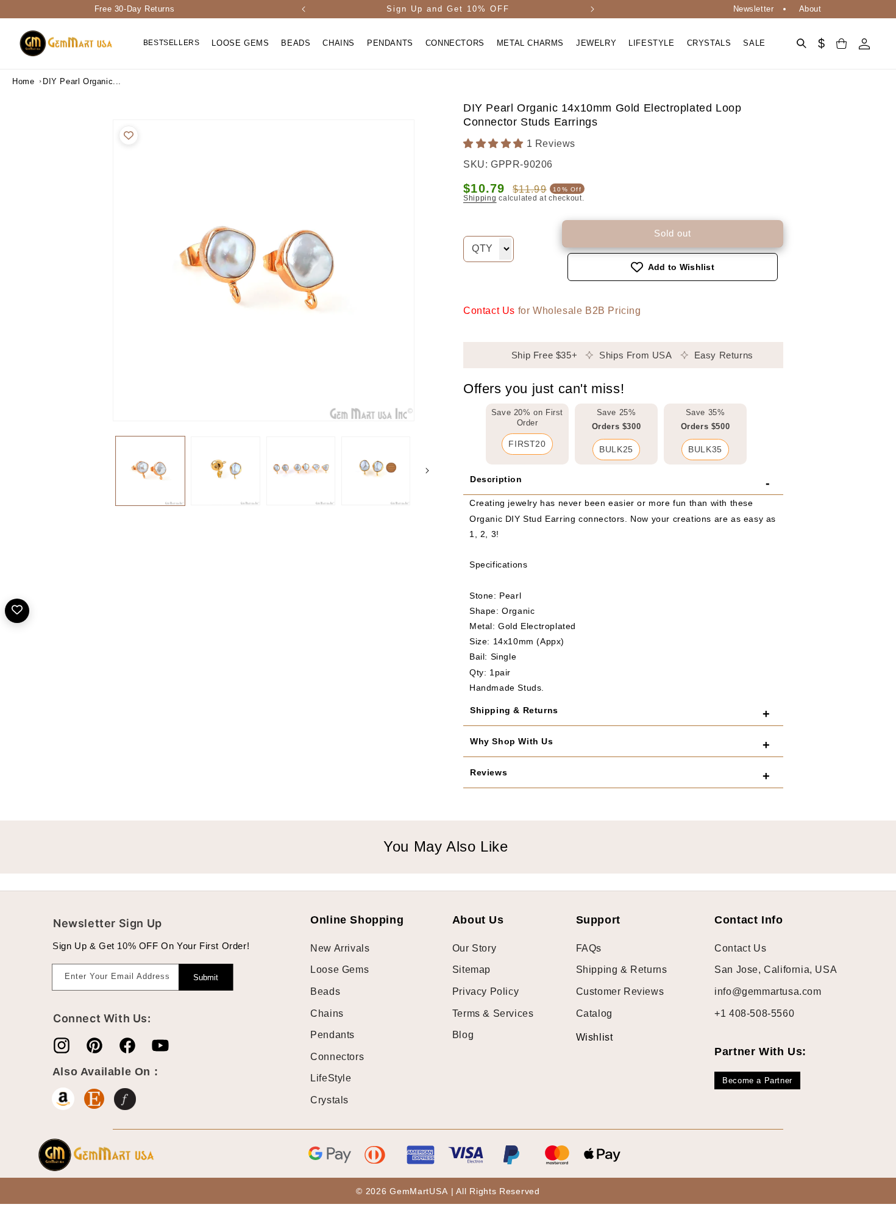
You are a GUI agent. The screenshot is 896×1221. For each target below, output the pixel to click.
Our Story (474, 948)
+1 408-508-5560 (754, 1013)
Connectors (337, 1057)
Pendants (332, 1035)
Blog (463, 1035)
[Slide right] (427, 470)
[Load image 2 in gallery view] (225, 470)
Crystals (329, 1100)
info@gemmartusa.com (767, 991)
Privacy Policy (485, 991)
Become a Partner (757, 1080)
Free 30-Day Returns (134, 8)
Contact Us (489, 310)
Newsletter (753, 8)
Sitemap (471, 969)
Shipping (480, 198)
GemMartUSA (418, 1191)
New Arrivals (339, 948)
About (810, 8)
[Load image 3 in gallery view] (300, 470)
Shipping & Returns (621, 969)
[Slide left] (100, 470)
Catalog (594, 1013)
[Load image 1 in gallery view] (150, 470)
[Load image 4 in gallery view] (375, 470)
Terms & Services (493, 1013)
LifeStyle (330, 1078)
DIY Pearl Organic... (73, 81)
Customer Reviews (620, 991)
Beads (325, 991)
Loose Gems (339, 969)
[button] (240, 43)
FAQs (589, 948)
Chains (327, 1013)
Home (23, 81)
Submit (205, 977)
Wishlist (585, 1037)
